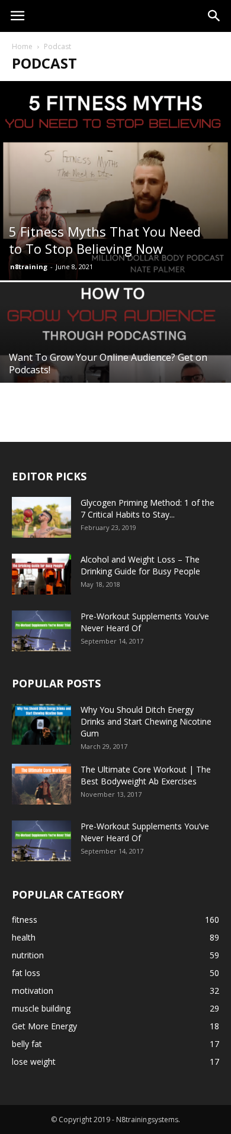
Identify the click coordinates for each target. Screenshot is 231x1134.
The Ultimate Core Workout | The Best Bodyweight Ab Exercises (146, 775)
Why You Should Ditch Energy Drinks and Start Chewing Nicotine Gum (146, 721)
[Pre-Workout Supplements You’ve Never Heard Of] (41, 630)
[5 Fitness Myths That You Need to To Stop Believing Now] (115, 180)
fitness (24, 919)
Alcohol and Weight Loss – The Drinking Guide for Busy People (140, 565)
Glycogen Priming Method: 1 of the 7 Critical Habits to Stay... (147, 508)
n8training (28, 266)
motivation (32, 990)
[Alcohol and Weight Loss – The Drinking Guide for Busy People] (41, 574)
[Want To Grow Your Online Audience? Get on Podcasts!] (115, 367)
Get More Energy (44, 1026)
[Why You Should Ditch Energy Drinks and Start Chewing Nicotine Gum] (41, 724)
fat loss (26, 972)
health (24, 937)
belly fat (27, 1043)
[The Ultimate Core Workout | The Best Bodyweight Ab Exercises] (41, 784)
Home (22, 46)
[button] (214, 16)
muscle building (41, 1008)
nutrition (28, 955)
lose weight (34, 1061)
